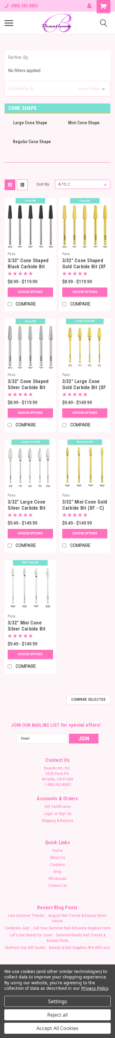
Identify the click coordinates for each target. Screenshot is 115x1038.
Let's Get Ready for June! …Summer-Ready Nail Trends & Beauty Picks (57, 938)
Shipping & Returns (57, 821)
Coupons (57, 865)
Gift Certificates (57, 807)
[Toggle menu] (9, 23)
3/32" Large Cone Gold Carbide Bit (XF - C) (84, 387)
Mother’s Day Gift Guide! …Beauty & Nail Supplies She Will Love (57, 948)
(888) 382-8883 (24, 5)
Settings (57, 1001)
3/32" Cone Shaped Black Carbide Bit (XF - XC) (28, 267)
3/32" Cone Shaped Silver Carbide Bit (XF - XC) (28, 387)
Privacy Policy (94, 988)
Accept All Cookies (57, 1028)
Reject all (57, 1014)
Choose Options (30, 292)
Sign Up (65, 814)
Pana (11, 254)
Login (48, 814)
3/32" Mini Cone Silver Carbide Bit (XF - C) (27, 629)
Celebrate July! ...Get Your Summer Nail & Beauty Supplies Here (57, 928)
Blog (57, 872)
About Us (57, 857)
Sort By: (43, 184)
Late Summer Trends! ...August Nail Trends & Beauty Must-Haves (57, 918)
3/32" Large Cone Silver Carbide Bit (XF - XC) (27, 508)
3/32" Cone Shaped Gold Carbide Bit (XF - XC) (84, 267)
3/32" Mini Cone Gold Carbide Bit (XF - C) (84, 505)
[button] (57, 88)
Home (57, 850)
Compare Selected (88, 699)
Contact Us (57, 886)
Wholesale (57, 879)
